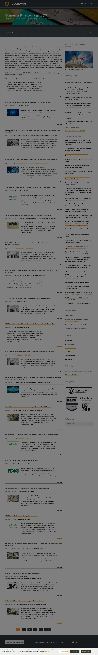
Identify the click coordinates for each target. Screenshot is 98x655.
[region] (49, 651)
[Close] (95, 651)
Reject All (75, 651)
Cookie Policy (47, 651)
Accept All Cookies (86, 651)
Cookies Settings (64, 651)
